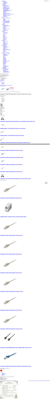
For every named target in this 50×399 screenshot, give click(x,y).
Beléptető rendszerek (5, 9)
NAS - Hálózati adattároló (6, 21)
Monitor (4, 41)
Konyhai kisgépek (5, 70)
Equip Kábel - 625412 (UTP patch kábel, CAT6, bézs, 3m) (11, 310)
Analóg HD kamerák (5, 5)
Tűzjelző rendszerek (5, 16)
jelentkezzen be (7, 75)
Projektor (4, 42)
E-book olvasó (5, 46)
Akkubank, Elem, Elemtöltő (6, 53)
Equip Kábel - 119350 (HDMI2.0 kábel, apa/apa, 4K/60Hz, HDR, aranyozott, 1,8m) (15, 347)
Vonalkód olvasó (5, 66)
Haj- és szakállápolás (5, 69)
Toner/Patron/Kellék (5, 30)
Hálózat (3, 17)
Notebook (4, 48)
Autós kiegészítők (5, 45)
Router (4, 23)
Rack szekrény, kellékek (6, 22)
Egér (3, 56)
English (3, 83)
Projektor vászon (5, 43)
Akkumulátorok (5, 11)
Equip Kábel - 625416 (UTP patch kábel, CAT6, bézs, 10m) (11, 171)
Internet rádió (4, 59)
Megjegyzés (2, 79)
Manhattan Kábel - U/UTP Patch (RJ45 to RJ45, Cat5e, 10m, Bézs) (12, 128)
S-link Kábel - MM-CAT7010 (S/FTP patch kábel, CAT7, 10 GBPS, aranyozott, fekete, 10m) (17, 121)
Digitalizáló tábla (5, 55)
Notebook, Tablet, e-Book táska (7, 49)
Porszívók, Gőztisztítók (6, 71)
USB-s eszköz (5, 65)
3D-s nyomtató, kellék (5, 25)
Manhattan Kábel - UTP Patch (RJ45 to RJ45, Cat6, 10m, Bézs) (12, 135)
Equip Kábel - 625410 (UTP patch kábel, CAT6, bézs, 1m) (11, 197)
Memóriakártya (5, 3)
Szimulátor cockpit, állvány (6, 28)
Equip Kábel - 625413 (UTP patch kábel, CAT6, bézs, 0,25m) (11, 291)
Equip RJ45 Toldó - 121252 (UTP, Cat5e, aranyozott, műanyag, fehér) (13, 216)
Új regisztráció (2, 80)
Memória (4, 36)
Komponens (3, 31)
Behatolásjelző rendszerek (6, 10)
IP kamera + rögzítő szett (6, 8)
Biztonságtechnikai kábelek (6, 13)
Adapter (4, 18)
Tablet (4, 51)
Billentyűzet (4, 54)
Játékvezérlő (4, 60)
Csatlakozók (4, 14)
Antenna (4, 19)
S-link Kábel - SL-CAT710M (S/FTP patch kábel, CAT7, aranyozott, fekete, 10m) (15, 178)
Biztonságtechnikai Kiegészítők (7, 15)
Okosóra (4, 50)
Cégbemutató (3, 82)
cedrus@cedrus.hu (4, 379)
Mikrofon (4, 63)
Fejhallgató (4, 57)
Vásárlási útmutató (4, 373)
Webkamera (4, 67)
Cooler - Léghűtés (5, 32)
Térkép (1, 81)
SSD (3, 37)
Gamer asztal (4, 26)
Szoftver (4, 29)
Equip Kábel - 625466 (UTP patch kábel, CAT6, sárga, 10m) (11, 150)
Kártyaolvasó (4, 61)
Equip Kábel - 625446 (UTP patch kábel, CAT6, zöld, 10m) (11, 164)
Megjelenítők (3, 40)
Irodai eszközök (3, 24)
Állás (2, 375)
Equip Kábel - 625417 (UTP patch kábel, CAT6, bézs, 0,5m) (11, 235)
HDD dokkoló (5, 1)
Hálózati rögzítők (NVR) (6, 7)
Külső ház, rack (5, 2)
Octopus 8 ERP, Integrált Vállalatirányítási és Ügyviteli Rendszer (42, 380)
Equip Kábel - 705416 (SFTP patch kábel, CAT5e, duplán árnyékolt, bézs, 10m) (15, 142)
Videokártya (4, 39)
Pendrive (4, 4)
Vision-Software (33, 380)
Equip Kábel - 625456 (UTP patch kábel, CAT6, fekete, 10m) (11, 157)
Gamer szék (4, 27)
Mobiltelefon (4, 47)
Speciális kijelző (5, 44)
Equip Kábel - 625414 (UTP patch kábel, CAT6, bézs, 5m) (11, 272)
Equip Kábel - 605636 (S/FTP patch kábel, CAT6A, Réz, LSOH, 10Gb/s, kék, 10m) (15, 366)
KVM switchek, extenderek (6, 20)
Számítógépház (5, 38)
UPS (3, 64)
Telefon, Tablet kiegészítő (6, 52)
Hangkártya (4, 34)
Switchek (4, 12)
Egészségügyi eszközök (6, 68)
